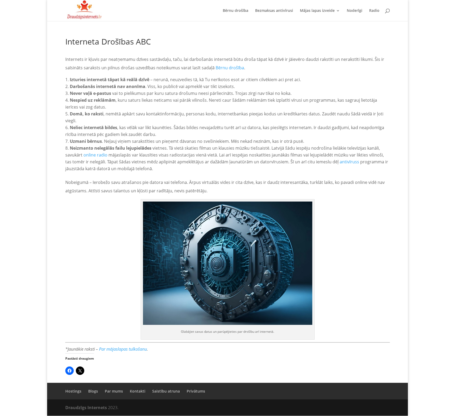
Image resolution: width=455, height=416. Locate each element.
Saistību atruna (166, 391)
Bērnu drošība (235, 11)
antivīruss (349, 162)
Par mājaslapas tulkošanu (123, 349)
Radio (374, 11)
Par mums (114, 391)
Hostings (73, 391)
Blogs (93, 391)
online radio (95, 155)
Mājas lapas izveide (317, 11)
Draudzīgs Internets (86, 407)
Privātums (196, 391)
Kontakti (137, 391)
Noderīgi (354, 11)
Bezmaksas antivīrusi (274, 11)
